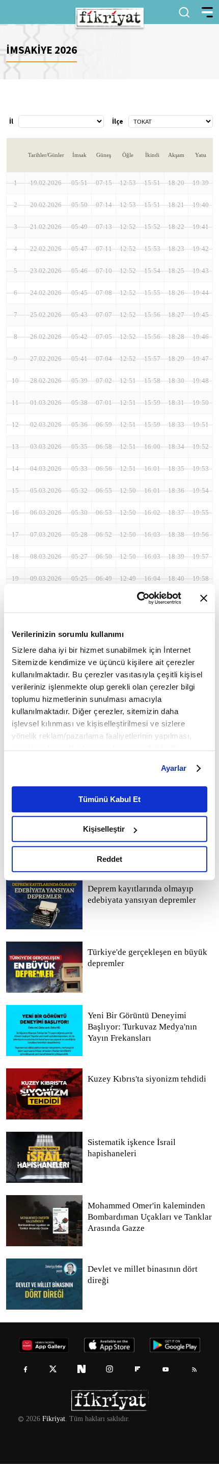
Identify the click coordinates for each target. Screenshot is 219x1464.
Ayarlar (174, 768)
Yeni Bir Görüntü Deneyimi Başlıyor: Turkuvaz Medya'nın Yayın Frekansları (142, 1027)
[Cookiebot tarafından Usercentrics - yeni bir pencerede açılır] (137, 598)
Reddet (109, 859)
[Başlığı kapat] (203, 598)
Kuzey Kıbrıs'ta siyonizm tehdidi (146, 1079)
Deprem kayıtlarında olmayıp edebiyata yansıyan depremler (144, 894)
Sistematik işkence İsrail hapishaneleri (132, 1148)
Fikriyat (53, 1419)
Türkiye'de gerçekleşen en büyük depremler (149, 958)
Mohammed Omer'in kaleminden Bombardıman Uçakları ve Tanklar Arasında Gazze (149, 1217)
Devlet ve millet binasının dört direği (143, 1275)
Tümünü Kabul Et (109, 799)
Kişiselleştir (104, 829)
